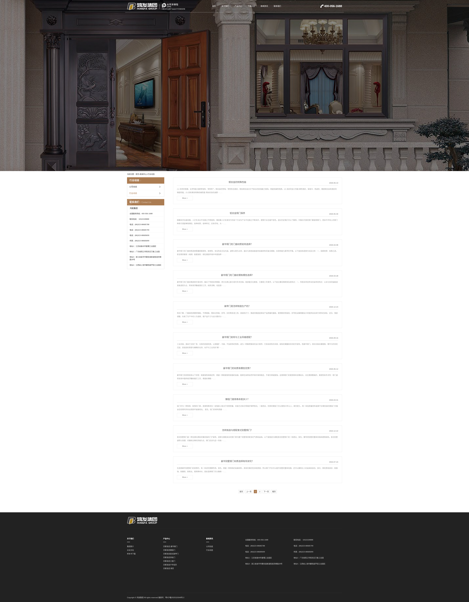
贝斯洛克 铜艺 (168, 568)
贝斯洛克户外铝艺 (170, 565)
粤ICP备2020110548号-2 (174, 597)
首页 (214, 6)
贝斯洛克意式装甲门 (171, 554)
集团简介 (130, 546)
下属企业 (251, 6)
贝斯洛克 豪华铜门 (170, 546)
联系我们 (277, 6)
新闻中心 (143, 174)
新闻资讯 (264, 6)
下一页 (266, 492)
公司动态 (133, 187)
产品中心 (238, 6)
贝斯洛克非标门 (169, 557)
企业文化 (130, 550)
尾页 (274, 492)
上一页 (248, 492)
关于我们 (225, 6)
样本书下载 (131, 554)
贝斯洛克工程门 (169, 561)
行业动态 (151, 174)
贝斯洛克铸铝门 (169, 550)
